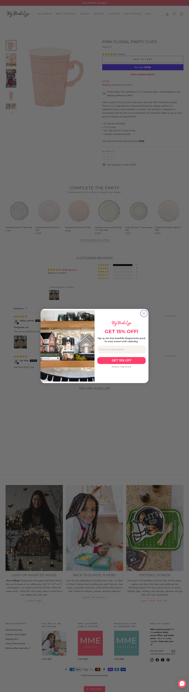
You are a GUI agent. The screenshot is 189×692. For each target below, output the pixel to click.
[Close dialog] (143, 313)
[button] (182, 684)
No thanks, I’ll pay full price (121, 367)
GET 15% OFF (121, 360)
